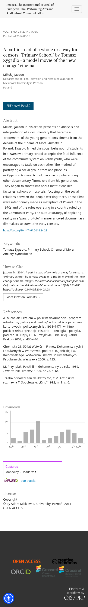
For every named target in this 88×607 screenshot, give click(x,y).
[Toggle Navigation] (77, 9)
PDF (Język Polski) (18, 105)
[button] (8, 598)
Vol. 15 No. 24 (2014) (16, 31)
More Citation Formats (22, 297)
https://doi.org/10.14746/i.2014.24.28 (25, 230)
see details (28, 480)
